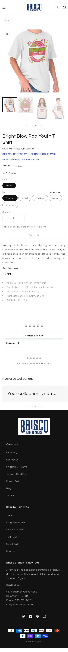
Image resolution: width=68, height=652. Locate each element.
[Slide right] (41, 125)
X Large (10, 205)
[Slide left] (26, 125)
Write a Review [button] (35, 335)
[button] (3, 7)
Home (6, 20)
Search (10, 495)
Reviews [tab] (10, 343)
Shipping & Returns (17, 466)
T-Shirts (10, 515)
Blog (8, 488)
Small (25, 197)
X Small (10, 197)
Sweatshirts (12, 544)
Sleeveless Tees (15, 529)
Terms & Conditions (17, 474)
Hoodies (10, 551)
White (9, 185)
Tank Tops (11, 536)
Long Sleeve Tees (15, 522)
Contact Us (12, 459)
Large (55, 197)
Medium (40, 197)
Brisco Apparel (37, 642)
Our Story (11, 452)
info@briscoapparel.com (20, 604)
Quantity (6, 212)
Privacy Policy (13, 481)
